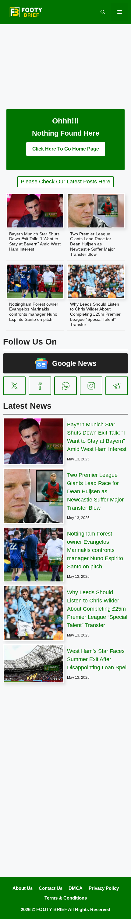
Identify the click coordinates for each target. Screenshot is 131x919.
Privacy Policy (104, 888)
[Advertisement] (65, 62)
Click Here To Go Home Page (65, 148)
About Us (22, 888)
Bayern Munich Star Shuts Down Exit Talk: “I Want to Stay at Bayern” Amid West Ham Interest (35, 241)
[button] (102, 12)
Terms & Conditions (65, 897)
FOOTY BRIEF (51, 909)
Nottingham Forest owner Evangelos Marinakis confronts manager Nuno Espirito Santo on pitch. (33, 312)
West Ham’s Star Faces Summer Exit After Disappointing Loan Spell (97, 659)
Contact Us (50, 888)
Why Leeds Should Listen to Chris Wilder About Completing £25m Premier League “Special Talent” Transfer (95, 314)
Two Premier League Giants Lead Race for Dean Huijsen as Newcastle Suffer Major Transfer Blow (92, 244)
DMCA (76, 888)
